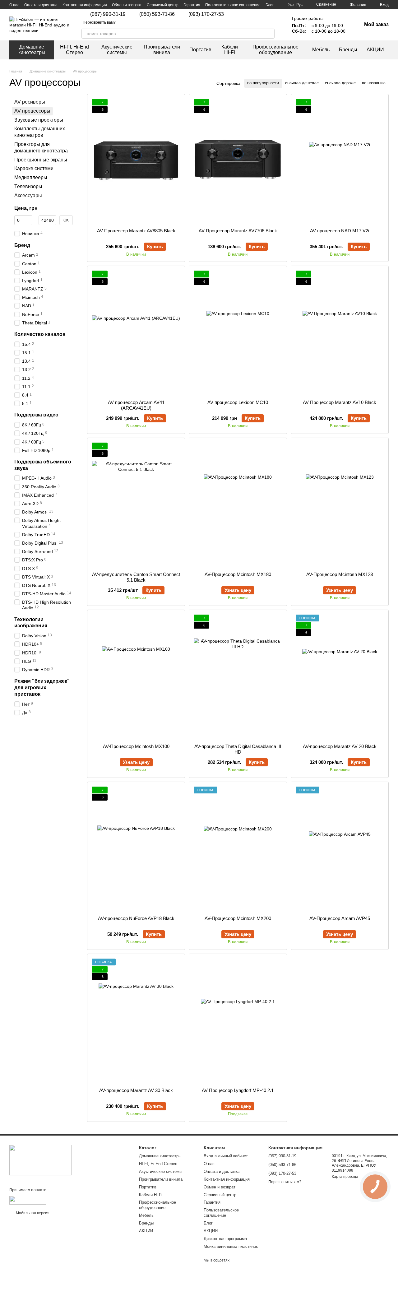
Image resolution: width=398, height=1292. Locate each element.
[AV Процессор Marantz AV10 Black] (340, 333)
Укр (291, 5)
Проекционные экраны (40, 159)
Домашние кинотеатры (31, 49)
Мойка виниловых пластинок (231, 1246)
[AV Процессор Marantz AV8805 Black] (136, 161)
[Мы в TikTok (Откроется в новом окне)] (272, 18)
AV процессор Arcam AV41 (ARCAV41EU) (136, 405)
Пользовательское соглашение (233, 5)
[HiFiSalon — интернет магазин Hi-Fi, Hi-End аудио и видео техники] (40, 1160)
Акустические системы (116, 49)
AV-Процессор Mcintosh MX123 (339, 574)
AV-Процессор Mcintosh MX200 (238, 918)
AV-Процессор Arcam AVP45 (339, 918)
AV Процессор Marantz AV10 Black (339, 402)
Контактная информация (84, 5)
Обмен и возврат (127, 5)
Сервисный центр (162, 5)
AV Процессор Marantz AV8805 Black (136, 230)
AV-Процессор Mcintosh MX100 (136, 746)
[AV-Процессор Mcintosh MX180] (238, 505)
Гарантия (191, 5)
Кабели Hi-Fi (229, 49)
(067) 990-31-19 (108, 14)
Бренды (348, 49)
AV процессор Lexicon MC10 (237, 402)
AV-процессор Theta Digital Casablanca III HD (237, 749)
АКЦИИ (375, 49)
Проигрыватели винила (162, 49)
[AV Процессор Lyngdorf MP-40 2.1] (238, 1021)
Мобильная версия (32, 1213)
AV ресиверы (29, 102)
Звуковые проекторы (38, 119)
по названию (374, 83)
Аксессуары (28, 195)
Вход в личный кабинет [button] (226, 1156)
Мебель (321, 49)
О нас (14, 5)
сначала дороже (340, 83)
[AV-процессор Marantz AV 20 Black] (340, 677)
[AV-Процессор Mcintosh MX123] (340, 505)
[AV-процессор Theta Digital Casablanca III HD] (238, 677)
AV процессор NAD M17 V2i (339, 230)
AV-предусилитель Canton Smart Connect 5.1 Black (136, 577)
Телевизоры (28, 186)
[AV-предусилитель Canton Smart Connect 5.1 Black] (136, 505)
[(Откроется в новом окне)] (27, 1200)
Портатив (200, 49)
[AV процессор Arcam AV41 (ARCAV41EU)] (136, 333)
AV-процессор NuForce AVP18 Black (136, 918)
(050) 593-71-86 (157, 14)
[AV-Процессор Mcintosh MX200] (238, 849)
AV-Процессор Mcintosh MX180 (238, 574)
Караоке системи (33, 168)
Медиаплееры (30, 177)
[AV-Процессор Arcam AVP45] (340, 849)
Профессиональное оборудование (275, 49)
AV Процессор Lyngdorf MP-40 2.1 (238, 1090)
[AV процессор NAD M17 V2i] (340, 161)
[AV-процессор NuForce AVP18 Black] (136, 849)
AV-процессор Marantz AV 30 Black (136, 1090)
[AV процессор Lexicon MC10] (238, 333)
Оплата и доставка (41, 5)
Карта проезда (345, 1176)
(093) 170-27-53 (206, 14)
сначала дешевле (302, 83)
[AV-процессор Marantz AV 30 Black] (136, 1021)
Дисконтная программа (225, 1238)
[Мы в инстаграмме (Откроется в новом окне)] (264, 18)
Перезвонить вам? (99, 22)
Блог (270, 5)
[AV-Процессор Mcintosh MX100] (136, 677)
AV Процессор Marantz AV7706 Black (238, 230)
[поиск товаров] (270, 34)
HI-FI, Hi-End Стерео (74, 49)
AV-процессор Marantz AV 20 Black (340, 746)
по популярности (263, 83)
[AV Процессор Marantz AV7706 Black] (238, 161)
